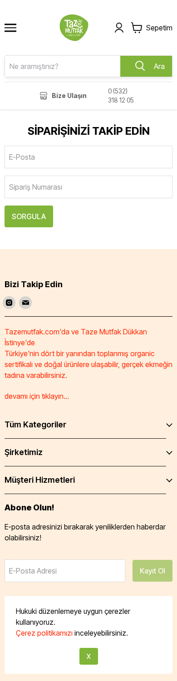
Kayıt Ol (152, 570)
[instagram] (9, 302)
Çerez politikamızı (44, 632)
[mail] (25, 302)
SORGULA (29, 216)
